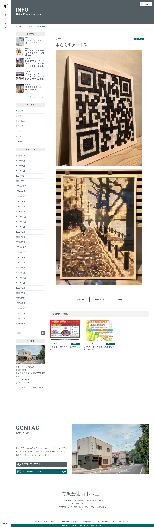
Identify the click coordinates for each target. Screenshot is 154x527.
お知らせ (19, 136)
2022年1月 (20, 242)
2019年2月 (20, 303)
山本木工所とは (50, 522)
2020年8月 (20, 283)
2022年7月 (20, 232)
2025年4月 (20, 166)
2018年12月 (21, 308)
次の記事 (118, 299)
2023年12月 (21, 196)
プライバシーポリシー (104, 522)
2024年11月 (21, 181)
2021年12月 (21, 247)
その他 (18, 131)
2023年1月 (20, 212)
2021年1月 (20, 273)
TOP (37, 522)
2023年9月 (20, 201)
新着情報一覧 (100, 299)
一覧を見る (30, 97)
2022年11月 (21, 217)
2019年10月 (21, 298)
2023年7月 (20, 206)
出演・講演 (20, 121)
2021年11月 (21, 252)
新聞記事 (19, 111)
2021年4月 (20, 267)
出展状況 (19, 126)
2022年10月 (21, 222)
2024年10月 (21, 186)
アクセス (22, 387)
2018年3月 (20, 323)
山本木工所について (38, 387)
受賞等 (18, 116)
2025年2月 (20, 171)
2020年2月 (20, 288)
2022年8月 (20, 227)
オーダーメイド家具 (70, 522)
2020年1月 (20, 293)
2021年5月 (20, 262)
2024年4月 (20, 191)
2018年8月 (20, 313)
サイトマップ (125, 522)
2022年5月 (20, 237)
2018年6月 (20, 318)
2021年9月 (20, 257)
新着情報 (87, 522)
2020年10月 (21, 278)
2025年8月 (20, 161)
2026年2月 (20, 156)
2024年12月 (21, 176)
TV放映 (19, 141)
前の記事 (80, 299)
